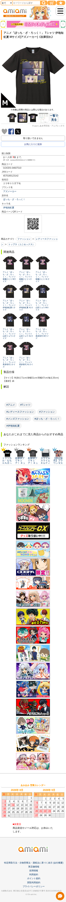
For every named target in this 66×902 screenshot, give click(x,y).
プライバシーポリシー (34, 886)
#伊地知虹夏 (13, 425)
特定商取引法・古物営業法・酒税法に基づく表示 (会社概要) (33, 862)
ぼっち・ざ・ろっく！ (14, 199)
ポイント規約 (33, 878)
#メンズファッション (17, 418)
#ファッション (47, 411)
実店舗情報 (33, 866)
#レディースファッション (20, 411)
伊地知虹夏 (8, 207)
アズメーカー (9, 191)
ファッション (24, 239)
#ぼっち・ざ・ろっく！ (47, 418)
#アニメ (10, 404)
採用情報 (33, 870)
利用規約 (33, 874)
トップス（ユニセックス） (21, 244)
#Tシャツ (25, 404)
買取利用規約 (33, 882)
